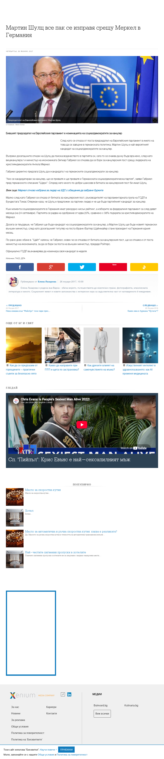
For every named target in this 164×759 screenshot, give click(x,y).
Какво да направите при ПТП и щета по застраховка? (62, 367)
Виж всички (102, 713)
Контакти (51, 713)
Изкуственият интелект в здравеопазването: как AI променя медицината (139, 369)
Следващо (150, 305)
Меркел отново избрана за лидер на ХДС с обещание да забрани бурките (60, 190)
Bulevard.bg (100, 705)
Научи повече (47, 749)
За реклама (18, 720)
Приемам (66, 749)
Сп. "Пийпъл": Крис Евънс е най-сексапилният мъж (69, 460)
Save (114, 264)
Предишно (14, 305)
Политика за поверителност (72, 754)
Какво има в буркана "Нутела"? (143, 310)
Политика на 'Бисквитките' (26, 739)
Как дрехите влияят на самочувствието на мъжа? (99, 367)
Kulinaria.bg (131, 705)
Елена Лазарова (47, 281)
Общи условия (46, 754)
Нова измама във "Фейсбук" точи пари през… (28, 310)
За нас (15, 707)
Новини (15, 713)
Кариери (51, 707)
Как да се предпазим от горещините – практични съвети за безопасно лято (21, 369)
